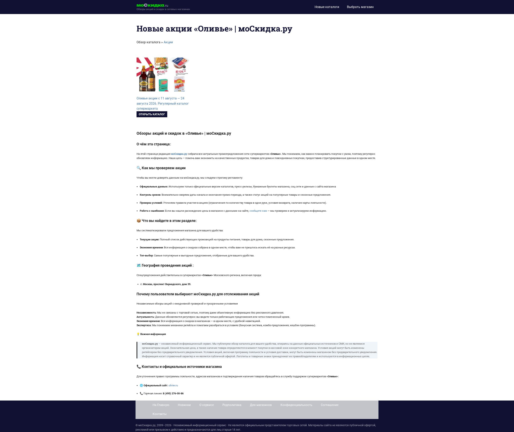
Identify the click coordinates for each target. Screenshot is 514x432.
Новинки (184, 405)
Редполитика (231, 405)
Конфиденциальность (296, 405)
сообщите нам (258, 210)
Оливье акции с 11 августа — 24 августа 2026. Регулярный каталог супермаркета (163, 103)
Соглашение (330, 405)
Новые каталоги (327, 7)
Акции (168, 42)
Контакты (160, 414)
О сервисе (206, 405)
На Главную (161, 405)
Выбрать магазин (360, 7)
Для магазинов (261, 405)
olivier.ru (173, 385)
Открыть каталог (152, 114)
